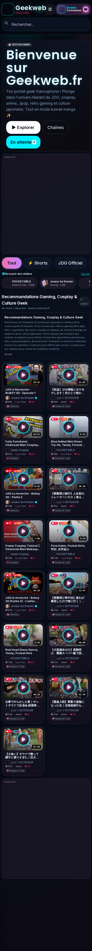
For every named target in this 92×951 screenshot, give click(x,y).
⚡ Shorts (37, 263)
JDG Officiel (70, 263)
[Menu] (50, 9)
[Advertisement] (46, 205)
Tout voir (85, 274)
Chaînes (55, 127)
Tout (11, 263)
